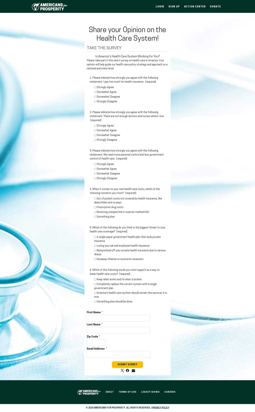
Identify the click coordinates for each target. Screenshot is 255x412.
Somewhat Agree (107, 92)
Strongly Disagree (107, 101)
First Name (94, 312)
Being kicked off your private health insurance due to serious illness (130, 252)
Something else (106, 217)
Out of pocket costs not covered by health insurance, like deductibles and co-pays (128, 200)
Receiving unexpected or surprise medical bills (123, 212)
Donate (215, 7)
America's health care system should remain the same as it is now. (130, 295)
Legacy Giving (150, 392)
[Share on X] (122, 370)
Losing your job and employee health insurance (123, 246)
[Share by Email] (132, 370)
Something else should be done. (115, 302)
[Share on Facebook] (127, 370)
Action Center (195, 7)
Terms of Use (127, 392)
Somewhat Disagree (108, 97)
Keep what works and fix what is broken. (119, 279)
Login (160, 7)
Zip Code (92, 337)
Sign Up (174, 7)
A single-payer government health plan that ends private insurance (127, 239)
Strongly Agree (105, 87)
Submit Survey (127, 365)
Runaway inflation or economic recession (120, 259)
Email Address (96, 349)
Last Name (94, 324)
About (110, 392)
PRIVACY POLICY (160, 408)
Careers (169, 392)
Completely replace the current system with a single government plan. (125, 286)
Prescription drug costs (110, 207)
